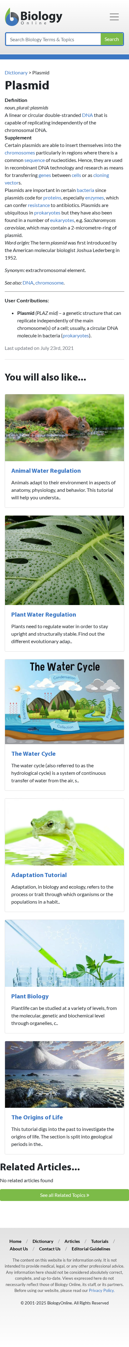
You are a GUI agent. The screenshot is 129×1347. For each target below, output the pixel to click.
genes (45, 175)
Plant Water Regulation (43, 615)
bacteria (85, 190)
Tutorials (99, 1241)
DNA (87, 115)
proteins (52, 197)
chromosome (49, 282)
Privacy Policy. (102, 1290)
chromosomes (20, 152)
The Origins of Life (37, 1118)
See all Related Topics (63, 1195)
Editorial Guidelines (91, 1248)
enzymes (94, 197)
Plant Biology (30, 997)
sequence (34, 160)
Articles (72, 1241)
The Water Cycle (33, 754)
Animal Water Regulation (46, 471)
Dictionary (16, 72)
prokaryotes (47, 212)
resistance (39, 205)
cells (76, 175)
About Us (19, 1248)
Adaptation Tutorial (39, 875)
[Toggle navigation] (114, 17)
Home (15, 1241)
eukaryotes (62, 220)
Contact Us (49, 1248)
